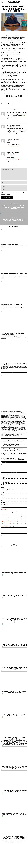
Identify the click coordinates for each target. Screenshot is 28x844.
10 (2, 521)
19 (10, 523)
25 (6, 526)
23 (25, 523)
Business (3, 477)
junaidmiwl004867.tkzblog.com (13, 152)
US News (3, 502)
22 (21, 523)
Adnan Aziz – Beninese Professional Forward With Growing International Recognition (14, 791)
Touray (7, 103)
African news (4, 474)
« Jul (2, 532)
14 (17, 521)
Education (3, 479)
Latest (2, 492)
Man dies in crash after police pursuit (9, 244)
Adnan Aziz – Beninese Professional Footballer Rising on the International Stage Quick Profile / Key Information (14, 645)
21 (17, 523)
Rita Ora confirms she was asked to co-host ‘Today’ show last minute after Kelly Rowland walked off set (14, 767)
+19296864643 (4, 509)
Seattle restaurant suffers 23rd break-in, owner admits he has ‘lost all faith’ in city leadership (14, 619)
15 (21, 521)
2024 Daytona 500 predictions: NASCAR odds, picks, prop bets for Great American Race (14, 692)
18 (6, 523)
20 (14, 523)
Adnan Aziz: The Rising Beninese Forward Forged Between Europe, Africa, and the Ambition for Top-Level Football (14, 814)
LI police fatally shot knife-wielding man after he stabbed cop (14, 596)
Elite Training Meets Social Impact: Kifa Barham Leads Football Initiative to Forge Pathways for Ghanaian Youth (14, 837)
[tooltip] (7, 96)
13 (13, 521)
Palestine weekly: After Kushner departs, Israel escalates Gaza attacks (14, 274)
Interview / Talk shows (7, 489)
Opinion (3, 495)
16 (25, 521)
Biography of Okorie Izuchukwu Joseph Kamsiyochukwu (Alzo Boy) (14, 573)
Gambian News (15, 4)
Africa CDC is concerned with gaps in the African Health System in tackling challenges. (14, 668)
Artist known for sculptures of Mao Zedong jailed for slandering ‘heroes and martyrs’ (13, 334)
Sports (2, 500)
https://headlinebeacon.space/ (13, 139)
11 (6, 521)
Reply (8, 120)
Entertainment (5, 482)
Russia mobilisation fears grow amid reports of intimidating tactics (11, 305)
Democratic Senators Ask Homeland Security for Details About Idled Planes (13, 364)
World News (4, 505)
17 (2, 523)
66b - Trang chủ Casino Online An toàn (14, 125)
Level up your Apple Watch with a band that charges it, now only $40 (14, 738)
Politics (3, 497)
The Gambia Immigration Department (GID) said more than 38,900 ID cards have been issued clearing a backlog (14, 744)
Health (2, 487)
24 (2, 526)
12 (10, 521)
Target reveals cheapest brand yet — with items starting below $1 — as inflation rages (14, 715)
